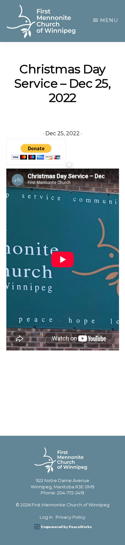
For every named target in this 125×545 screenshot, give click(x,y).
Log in (46, 517)
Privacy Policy (70, 517)
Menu (109, 20)
